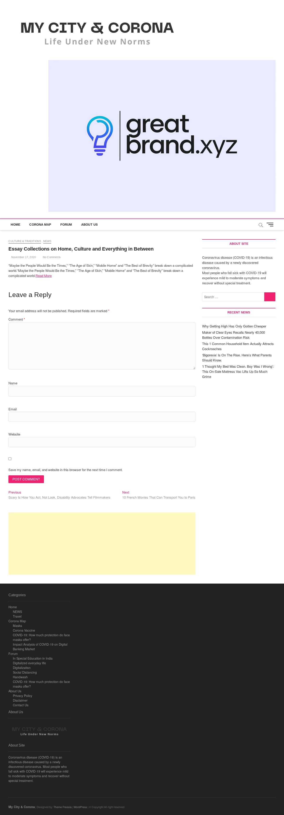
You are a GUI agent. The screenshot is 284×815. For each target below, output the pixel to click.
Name (12, 383)
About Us (89, 224)
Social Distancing (25, 672)
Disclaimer (20, 700)
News (47, 241)
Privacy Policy (22, 695)
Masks (17, 625)
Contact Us (20, 705)
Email (12, 409)
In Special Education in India (33, 658)
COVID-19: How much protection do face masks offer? (41, 637)
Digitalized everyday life (29, 663)
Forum (66, 224)
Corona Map (40, 224)
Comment (16, 319)
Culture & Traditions (24, 241)
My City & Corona (21, 807)
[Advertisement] (102, 543)
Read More (44, 275)
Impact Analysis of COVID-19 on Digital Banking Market (40, 646)
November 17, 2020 (23, 257)
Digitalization (22, 667)
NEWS (17, 611)
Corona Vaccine (24, 630)
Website (14, 434)
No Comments (51, 257)
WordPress (80, 807)
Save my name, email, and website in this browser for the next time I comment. (65, 469)
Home (15, 224)
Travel (17, 616)
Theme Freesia (62, 807)
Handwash (20, 677)
